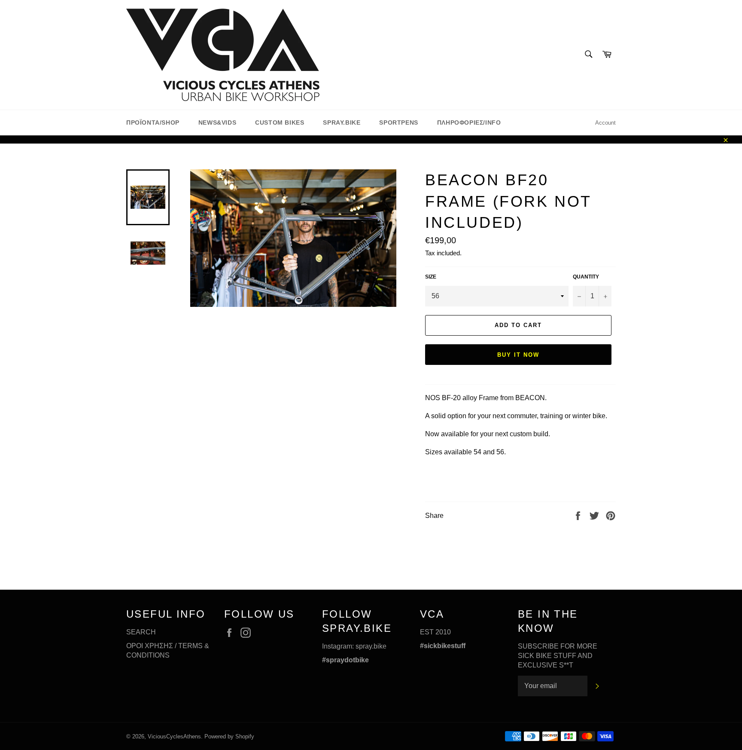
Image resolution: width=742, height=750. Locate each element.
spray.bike (371, 646)
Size (430, 277)
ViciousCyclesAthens (174, 736)
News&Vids (217, 122)
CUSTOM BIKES (279, 122)
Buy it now (518, 355)
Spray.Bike (341, 122)
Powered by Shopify (229, 736)
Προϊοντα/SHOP (152, 122)
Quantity (586, 277)
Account (605, 122)
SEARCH (141, 632)
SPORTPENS (398, 122)
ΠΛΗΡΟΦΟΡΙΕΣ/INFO (469, 122)
